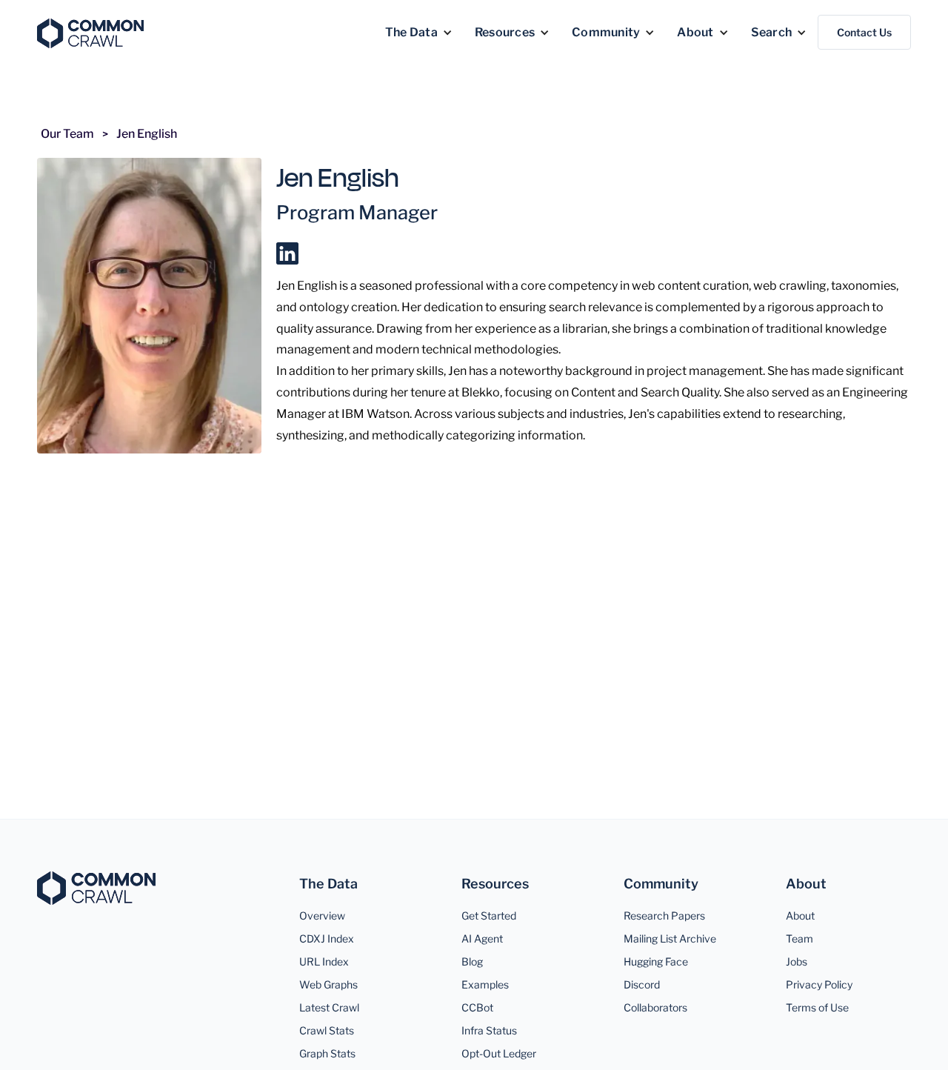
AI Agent (482, 938)
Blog (472, 961)
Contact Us (864, 32)
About (800, 915)
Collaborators (655, 1007)
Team (799, 938)
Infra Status (489, 1030)
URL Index (324, 961)
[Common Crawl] (96, 888)
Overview (322, 915)
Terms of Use (817, 1007)
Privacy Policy (819, 984)
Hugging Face (656, 961)
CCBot (477, 1007)
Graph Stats (327, 1053)
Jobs (796, 961)
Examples (485, 984)
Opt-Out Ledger (498, 1053)
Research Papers (664, 915)
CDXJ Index (326, 938)
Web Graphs (328, 984)
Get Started (488, 915)
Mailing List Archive (670, 938)
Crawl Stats (326, 1030)
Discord (642, 984)
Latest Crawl (329, 1007)
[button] (419, 32)
